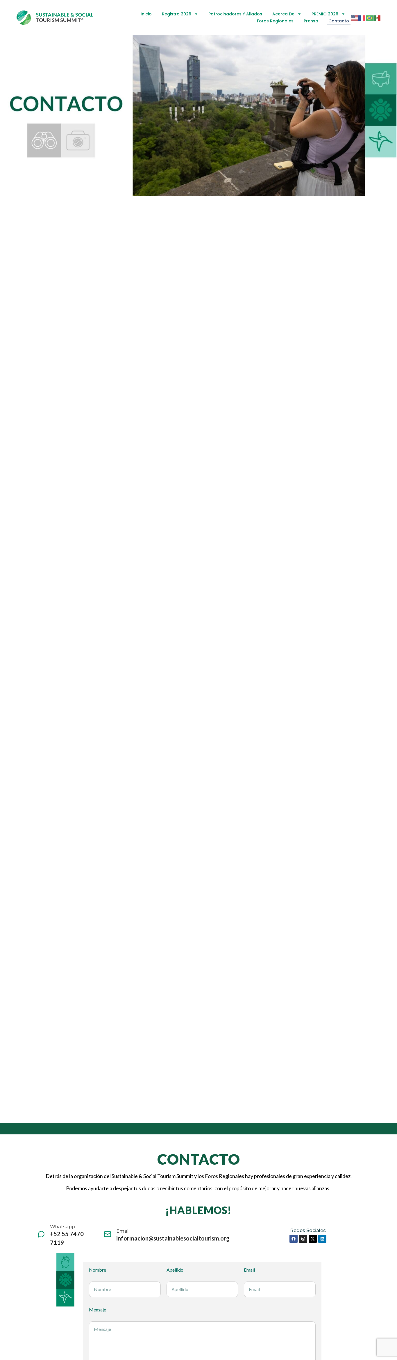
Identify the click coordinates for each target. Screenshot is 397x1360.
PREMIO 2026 (325, 14)
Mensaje (97, 1309)
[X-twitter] (313, 1239)
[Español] (377, 17)
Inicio (146, 14)
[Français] (362, 17)
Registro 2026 (176, 14)
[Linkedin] (322, 1239)
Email (249, 1270)
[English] (354, 17)
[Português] (369, 17)
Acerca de (283, 14)
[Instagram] (303, 1239)
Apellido (175, 1270)
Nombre (97, 1270)
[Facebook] (293, 1239)
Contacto (338, 21)
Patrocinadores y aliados (235, 14)
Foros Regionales (275, 21)
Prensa (311, 21)
